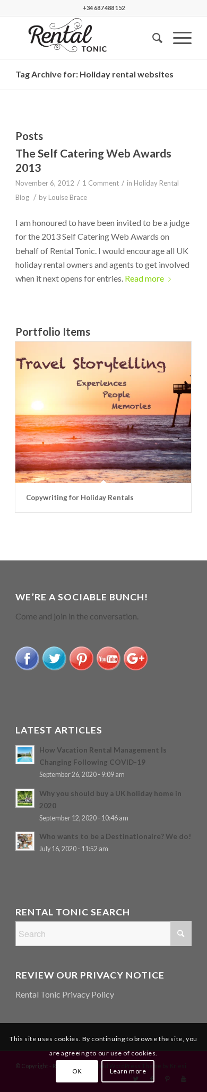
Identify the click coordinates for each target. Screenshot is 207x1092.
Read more (144, 278)
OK (77, 1071)
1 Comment (100, 183)
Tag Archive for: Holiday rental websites (94, 74)
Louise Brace (67, 197)
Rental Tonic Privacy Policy (64, 994)
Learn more (128, 1071)
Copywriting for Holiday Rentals (80, 497)
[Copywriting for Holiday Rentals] (103, 412)
